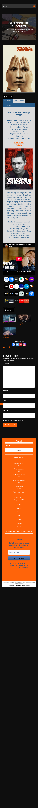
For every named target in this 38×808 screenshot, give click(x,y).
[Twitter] (17, 344)
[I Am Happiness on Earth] (24, 318)
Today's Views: (19, 463)
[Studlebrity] (9, 318)
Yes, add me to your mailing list (13, 420)
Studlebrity (6, 323)
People (19, 519)
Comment (6, 363)
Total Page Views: (19, 492)
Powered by (5, 307)
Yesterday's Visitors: (19, 480)
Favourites (19, 523)
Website (5, 410)
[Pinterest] (20, 344)
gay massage (25, 582)
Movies (19, 508)
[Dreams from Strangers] (9, 331)
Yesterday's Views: (19, 475)
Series (19, 512)
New (19, 515)
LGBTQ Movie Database (12, 29)
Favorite (9, 97)
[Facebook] (13, 344)
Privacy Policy (13, 567)
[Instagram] (24, 344)
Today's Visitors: (19, 469)
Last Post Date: (19, 498)
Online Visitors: (19, 457)
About (19, 527)
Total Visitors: (19, 486)
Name (5, 391)
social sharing (10, 582)
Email (5, 400)
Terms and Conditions (14, 585)
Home (19, 504)
